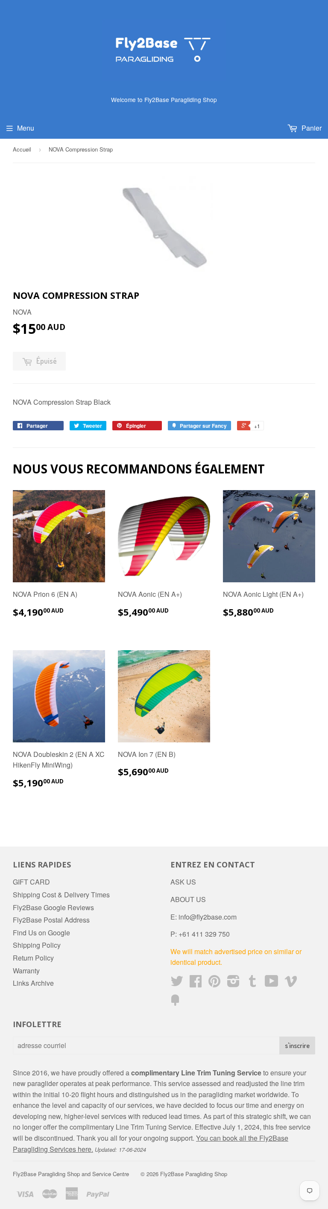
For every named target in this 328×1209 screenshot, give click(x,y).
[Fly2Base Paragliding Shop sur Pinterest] (214, 983)
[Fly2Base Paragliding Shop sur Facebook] (195, 983)
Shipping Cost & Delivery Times (61, 894)
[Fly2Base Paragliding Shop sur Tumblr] (252, 983)
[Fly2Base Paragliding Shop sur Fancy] (175, 1002)
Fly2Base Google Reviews (53, 907)
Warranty (26, 970)
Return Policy (33, 958)
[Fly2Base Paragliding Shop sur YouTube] (271, 983)
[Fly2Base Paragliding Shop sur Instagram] (233, 983)
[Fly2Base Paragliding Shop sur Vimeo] (290, 983)
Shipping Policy (37, 945)
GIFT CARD (31, 882)
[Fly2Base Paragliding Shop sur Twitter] (176, 983)
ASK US (183, 882)
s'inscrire (297, 1045)
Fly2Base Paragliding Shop (193, 1174)
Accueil (22, 149)
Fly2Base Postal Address (51, 920)
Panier (311, 128)
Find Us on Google (41, 932)
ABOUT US (188, 899)
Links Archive (33, 983)
